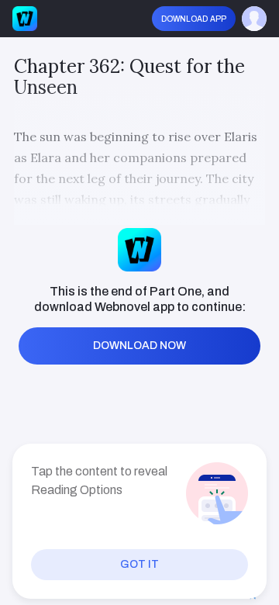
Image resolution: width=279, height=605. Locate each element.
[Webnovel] (24, 18)
